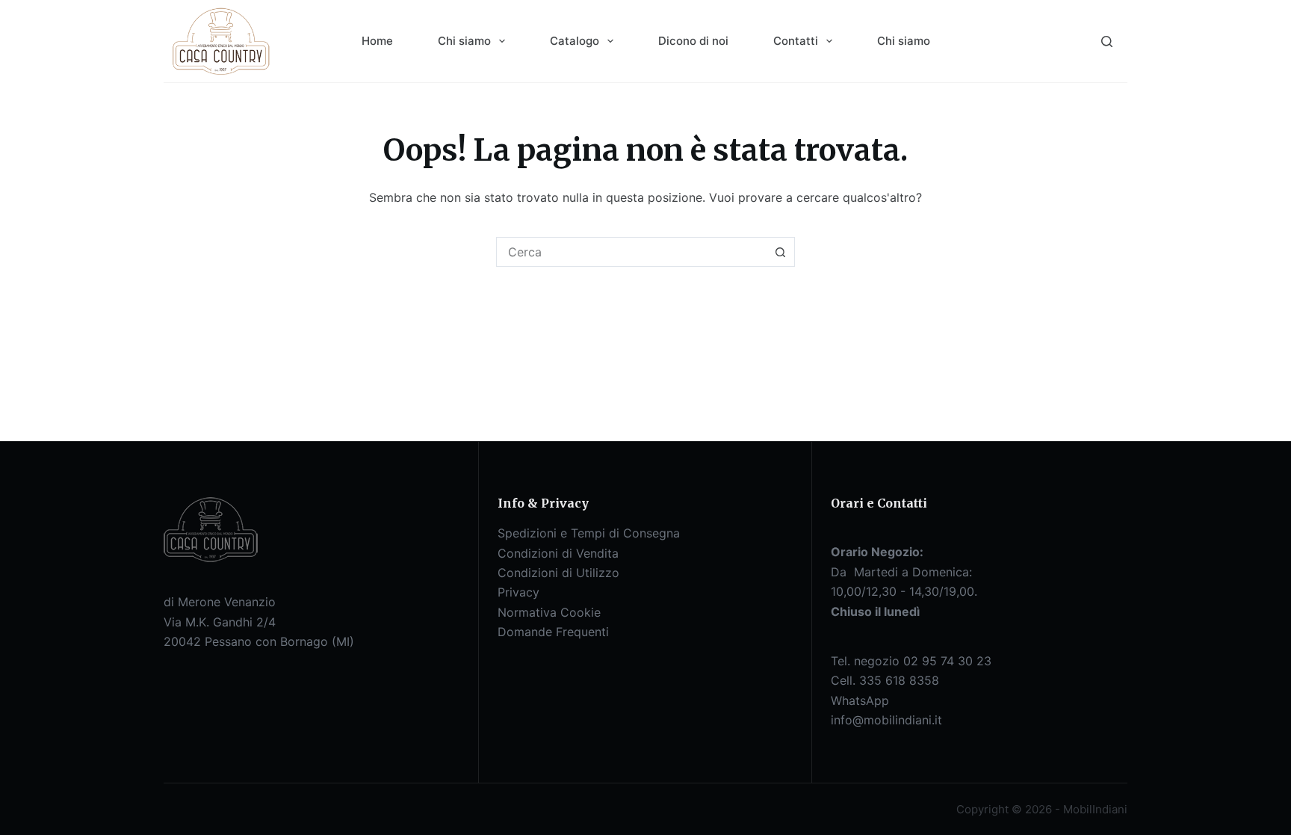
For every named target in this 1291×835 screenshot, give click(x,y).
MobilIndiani (1095, 809)
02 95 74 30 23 (947, 660)
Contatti (795, 41)
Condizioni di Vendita (558, 553)
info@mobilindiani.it (886, 719)
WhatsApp (860, 700)
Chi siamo (464, 41)
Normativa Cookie (549, 612)
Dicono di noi (693, 41)
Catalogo (574, 41)
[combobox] (631, 252)
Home (377, 41)
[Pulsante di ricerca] (780, 252)
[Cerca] (1106, 41)
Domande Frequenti (553, 631)
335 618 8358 (899, 680)
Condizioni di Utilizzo (558, 572)
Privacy (518, 592)
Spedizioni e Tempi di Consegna (589, 533)
